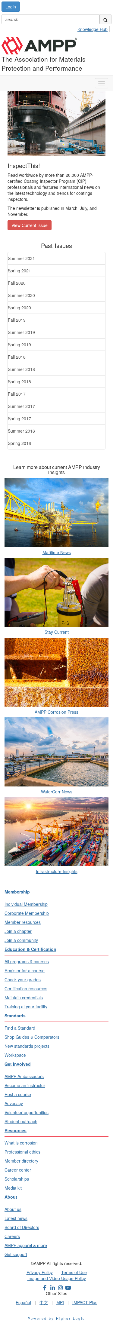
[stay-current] (56, 592)
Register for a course (25, 970)
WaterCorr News (56, 792)
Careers (12, 1236)
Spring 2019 (19, 345)
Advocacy (14, 1103)
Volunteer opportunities (27, 1112)
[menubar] (94, 28)
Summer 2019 (21, 332)
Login (10, 7)
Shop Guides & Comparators (32, 1037)
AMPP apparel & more (26, 1245)
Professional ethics (22, 1152)
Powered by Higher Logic (56, 1318)
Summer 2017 (21, 406)
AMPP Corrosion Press (56, 712)
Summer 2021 (21, 258)
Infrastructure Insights (56, 871)
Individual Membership (26, 904)
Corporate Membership (27, 913)
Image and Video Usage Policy (56, 1278)
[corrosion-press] (56, 672)
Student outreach (21, 1121)
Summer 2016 (21, 431)
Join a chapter (18, 931)
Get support (16, 1254)
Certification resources (26, 988)
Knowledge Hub (92, 29)
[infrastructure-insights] (56, 831)
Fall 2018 (17, 357)
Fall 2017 (17, 394)
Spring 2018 (19, 382)
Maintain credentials (24, 998)
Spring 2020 (19, 308)
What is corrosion (21, 1143)
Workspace (15, 1055)
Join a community (21, 940)
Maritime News (56, 552)
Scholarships (17, 1179)
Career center (18, 1170)
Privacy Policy (40, 1272)
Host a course (18, 1094)
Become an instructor (25, 1085)
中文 (43, 1302)
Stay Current (57, 632)
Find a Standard (20, 1028)
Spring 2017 (19, 418)
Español (23, 1302)
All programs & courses (27, 961)
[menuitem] (94, 28)
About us (13, 1209)
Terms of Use (74, 1272)
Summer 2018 (21, 369)
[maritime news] (56, 512)
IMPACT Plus (84, 1302)
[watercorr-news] (56, 751)
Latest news (16, 1218)
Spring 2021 (19, 271)
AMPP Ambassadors (24, 1076)
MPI (60, 1302)
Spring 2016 (19, 443)
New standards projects (27, 1046)
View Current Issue (29, 225)
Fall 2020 (17, 283)
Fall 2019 (17, 320)
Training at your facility (26, 1007)
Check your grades (23, 979)
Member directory (21, 1161)
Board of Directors (22, 1227)
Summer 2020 (21, 295)
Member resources (23, 922)
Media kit (13, 1188)
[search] (105, 19)
